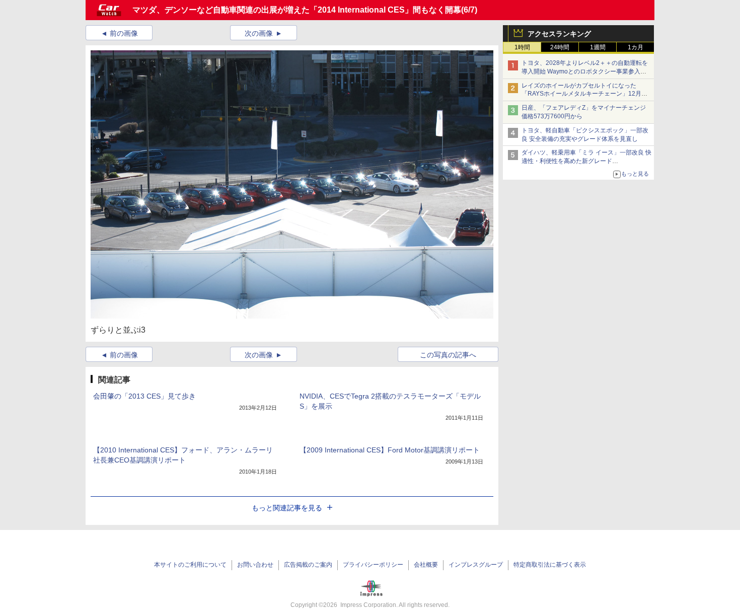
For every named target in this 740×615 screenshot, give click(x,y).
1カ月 (635, 47)
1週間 (598, 47)
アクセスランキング (559, 34)
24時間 (559, 47)
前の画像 (124, 33)
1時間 (522, 47)
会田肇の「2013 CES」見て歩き (144, 396)
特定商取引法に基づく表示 (549, 564)
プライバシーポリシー (373, 564)
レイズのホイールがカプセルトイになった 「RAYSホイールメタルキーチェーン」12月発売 (584, 94)
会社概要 (426, 564)
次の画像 (259, 33)
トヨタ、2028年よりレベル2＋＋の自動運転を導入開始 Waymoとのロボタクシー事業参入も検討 (585, 71)
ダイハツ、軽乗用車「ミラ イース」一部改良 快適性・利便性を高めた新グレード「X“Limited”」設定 (586, 161)
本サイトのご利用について (190, 564)
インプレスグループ (476, 564)
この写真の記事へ (448, 355)
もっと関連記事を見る (287, 508)
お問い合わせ (255, 564)
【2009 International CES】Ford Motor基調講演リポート (390, 450)
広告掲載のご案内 (308, 564)
